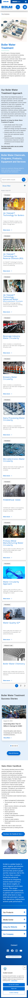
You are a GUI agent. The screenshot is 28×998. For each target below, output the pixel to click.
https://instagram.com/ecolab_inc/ (16, 950)
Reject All (13, 988)
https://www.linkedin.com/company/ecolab (7, 950)
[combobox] (11, 180)
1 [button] (16, 686)
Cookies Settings (13, 992)
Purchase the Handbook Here (12, 834)
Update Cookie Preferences (13, 956)
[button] (18, 7)
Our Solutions (5, 14)
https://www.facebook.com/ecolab (12, 950)
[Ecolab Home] (6, 7)
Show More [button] (6, 230)
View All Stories (13, 753)
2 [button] (20, 686)
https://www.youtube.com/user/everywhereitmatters (20, 950)
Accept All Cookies (14, 984)
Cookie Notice (14, 980)
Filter (6, 186)
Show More (7, 737)
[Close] (25, 967)
